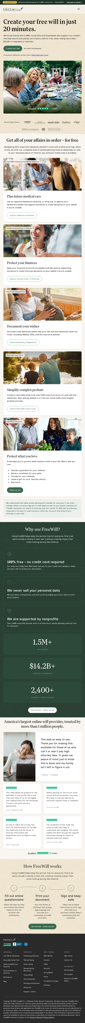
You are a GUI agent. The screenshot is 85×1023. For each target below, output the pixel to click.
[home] (13, 9)
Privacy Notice (49, 1017)
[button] (79, 9)
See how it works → (74, 2)
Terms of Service (36, 1017)
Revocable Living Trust (40, 55)
